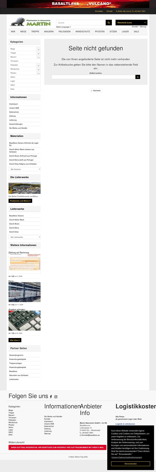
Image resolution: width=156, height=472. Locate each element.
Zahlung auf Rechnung (19, 252)
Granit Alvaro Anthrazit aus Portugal (23, 156)
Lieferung (13, 120)
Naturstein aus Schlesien (18, 375)
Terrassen (12, 417)
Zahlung (12, 116)
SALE (136, 31)
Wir (13, 31)
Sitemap (143, 26)
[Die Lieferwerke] (25, 188)
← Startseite (96, 90)
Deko (11, 434)
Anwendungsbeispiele (17, 359)
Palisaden (65, 31)
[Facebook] (51, 397)
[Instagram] (56, 397)
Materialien (16, 136)
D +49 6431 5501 (139, 11)
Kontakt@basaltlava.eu (91, 435)
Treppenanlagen (15, 363)
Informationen (18, 97)
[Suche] (109, 22)
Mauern (49, 31)
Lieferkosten (14, 379)
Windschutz (83, 31)
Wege (23, 31)
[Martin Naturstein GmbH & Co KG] (30, 21)
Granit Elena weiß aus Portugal (21, 160)
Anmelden (99, 11)
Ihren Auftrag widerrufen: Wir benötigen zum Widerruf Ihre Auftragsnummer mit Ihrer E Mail (57, 447)
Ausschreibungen (16, 124)
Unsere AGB (14, 108)
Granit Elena (14, 227)
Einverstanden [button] (131, 464)
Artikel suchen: (95, 73)
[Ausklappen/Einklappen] (39, 49)
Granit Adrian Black (16, 219)
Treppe (35, 31)
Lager (125, 31)
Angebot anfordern (17, 309)
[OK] (137, 77)
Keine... (12, 280)
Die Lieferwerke (19, 177)
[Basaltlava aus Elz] (78, 4)
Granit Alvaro (14, 223)
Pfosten (100, 31)
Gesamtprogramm (16, 355)
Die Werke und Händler (18, 128)
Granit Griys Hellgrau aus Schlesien (23, 164)
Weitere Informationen (23, 245)
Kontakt (109, 11)
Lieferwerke (17, 209)
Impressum (13, 104)
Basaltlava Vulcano (16, 215)
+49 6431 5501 (87, 432)
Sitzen (113, 31)
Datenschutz (14, 112)
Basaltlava (13, 371)
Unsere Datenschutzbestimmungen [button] (127, 457)
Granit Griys (14, 232)
